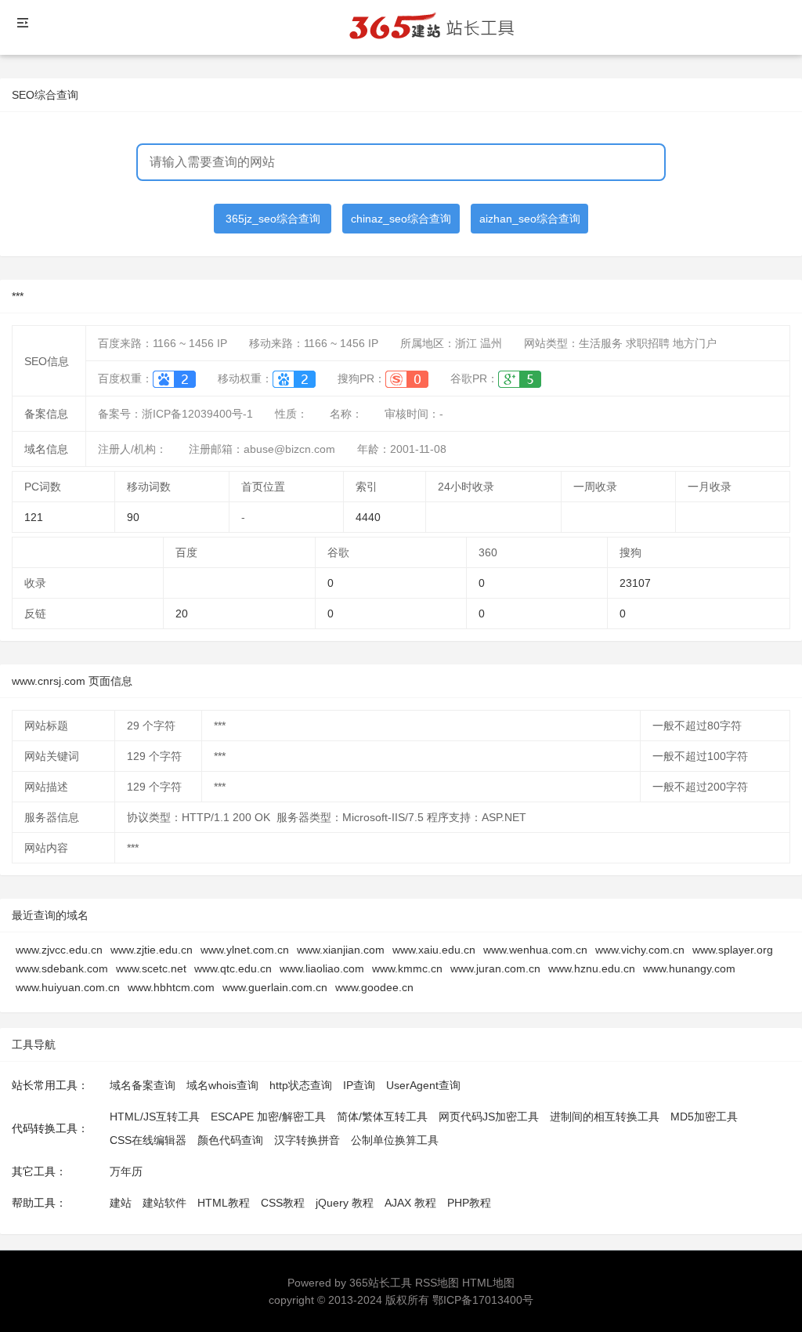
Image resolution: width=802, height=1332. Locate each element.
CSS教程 (283, 1202)
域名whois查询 (222, 1085)
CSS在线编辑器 (148, 1140)
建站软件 (164, 1202)
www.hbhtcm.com (171, 987)
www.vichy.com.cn (640, 949)
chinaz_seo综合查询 (401, 218)
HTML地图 (488, 1282)
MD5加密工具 (704, 1116)
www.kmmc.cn (407, 968)
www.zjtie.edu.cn (151, 949)
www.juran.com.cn (495, 968)
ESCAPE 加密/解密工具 (268, 1116)
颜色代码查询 (230, 1140)
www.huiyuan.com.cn (68, 987)
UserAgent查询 (423, 1085)
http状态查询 (300, 1085)
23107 (635, 583)
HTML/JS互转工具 (155, 1116)
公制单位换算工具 (395, 1140)
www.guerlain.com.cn (274, 987)
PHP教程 (469, 1202)
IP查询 (359, 1085)
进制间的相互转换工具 (604, 1116)
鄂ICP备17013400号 (482, 1300)
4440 (368, 517)
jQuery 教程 (345, 1202)
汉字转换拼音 (307, 1140)
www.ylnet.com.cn (244, 949)
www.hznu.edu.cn (591, 968)
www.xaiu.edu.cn (433, 949)
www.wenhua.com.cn (535, 949)
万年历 (126, 1171)
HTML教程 (223, 1202)
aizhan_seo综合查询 (529, 218)
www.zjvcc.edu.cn (59, 949)
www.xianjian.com (341, 949)
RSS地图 (437, 1282)
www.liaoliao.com (322, 968)
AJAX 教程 (410, 1202)
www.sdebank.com (62, 968)
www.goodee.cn (374, 987)
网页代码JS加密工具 (489, 1116)
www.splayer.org (732, 949)
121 (33, 517)
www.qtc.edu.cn (233, 968)
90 (133, 517)
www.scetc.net (151, 968)
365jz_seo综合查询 (273, 218)
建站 (121, 1202)
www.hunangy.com (689, 968)
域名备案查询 (142, 1085)
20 (181, 613)
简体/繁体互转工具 (382, 1116)
